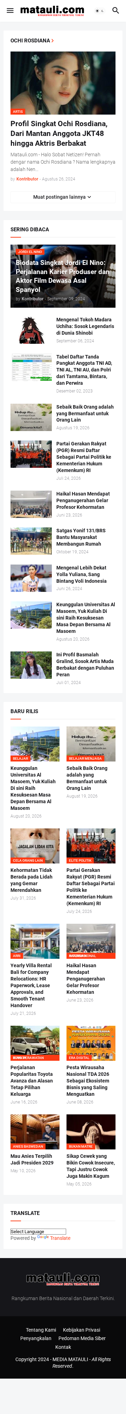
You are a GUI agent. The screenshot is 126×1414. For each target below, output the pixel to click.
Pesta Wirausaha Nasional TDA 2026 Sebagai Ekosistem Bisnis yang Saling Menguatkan (87, 1081)
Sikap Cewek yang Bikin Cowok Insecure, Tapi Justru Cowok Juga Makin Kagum (90, 1166)
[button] (9, 11)
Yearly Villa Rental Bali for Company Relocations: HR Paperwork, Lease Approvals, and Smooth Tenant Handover (31, 985)
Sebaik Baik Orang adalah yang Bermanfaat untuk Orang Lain (85, 413)
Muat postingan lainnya (59, 197)
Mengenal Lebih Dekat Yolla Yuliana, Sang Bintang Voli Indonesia (81, 574)
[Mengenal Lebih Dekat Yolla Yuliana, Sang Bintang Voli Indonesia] (31, 578)
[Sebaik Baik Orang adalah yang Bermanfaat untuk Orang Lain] (31, 417)
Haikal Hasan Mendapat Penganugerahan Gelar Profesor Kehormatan (83, 500)
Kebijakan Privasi (81, 1330)
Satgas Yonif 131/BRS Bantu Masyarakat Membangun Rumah (81, 537)
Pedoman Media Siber (82, 1338)
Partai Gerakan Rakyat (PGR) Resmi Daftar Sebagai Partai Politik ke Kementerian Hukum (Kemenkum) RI (83, 457)
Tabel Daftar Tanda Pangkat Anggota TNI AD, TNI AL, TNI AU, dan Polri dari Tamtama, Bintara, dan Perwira (84, 370)
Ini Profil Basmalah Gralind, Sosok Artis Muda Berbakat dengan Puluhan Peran (85, 664)
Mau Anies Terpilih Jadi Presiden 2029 (32, 1159)
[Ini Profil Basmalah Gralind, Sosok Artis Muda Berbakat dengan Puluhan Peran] (31, 665)
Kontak (63, 1347)
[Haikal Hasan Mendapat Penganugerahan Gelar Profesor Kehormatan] (31, 504)
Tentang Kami (41, 1330)
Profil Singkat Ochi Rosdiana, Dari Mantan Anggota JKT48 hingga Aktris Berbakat (58, 133)
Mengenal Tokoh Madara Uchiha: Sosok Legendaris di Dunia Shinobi (85, 326)
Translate (60, 1238)
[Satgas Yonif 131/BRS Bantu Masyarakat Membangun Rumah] (31, 541)
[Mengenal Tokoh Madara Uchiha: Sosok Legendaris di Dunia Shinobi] (31, 330)
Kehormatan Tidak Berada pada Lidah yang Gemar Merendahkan (31, 880)
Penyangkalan (35, 1338)
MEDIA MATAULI (70, 1359)
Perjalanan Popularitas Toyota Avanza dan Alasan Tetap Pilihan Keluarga (31, 1081)
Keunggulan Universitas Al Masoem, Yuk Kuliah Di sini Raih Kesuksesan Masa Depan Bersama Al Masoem (85, 618)
